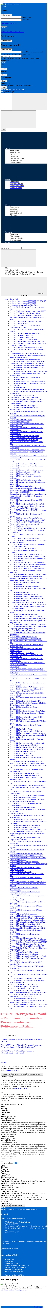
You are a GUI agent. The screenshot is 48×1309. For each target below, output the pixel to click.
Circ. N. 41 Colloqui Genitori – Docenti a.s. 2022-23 (28, 942)
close (3, 129)
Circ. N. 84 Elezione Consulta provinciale (24, 862)
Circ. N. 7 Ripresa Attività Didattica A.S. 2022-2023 (28, 1004)
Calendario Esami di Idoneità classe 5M (24, 397)
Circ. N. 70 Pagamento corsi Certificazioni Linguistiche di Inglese (25, 893)
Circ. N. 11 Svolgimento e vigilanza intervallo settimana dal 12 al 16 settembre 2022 (26, 995)
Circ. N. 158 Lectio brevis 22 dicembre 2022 (25, 701)
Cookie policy (10, 1259)
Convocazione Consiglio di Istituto (22, 653)
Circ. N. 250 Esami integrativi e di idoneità (25, 472)
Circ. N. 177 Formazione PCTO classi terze (25, 639)
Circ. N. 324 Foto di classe (19, 323)
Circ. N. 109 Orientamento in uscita (22, 807)
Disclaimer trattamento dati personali (14, 1290)
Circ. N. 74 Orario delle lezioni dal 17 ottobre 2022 (28, 882)
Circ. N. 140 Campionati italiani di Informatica (26, 747)
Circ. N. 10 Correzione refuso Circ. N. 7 (24, 998)
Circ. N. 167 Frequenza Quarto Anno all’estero (26, 669)
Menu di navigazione (32, 294)
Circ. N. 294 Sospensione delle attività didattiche (27, 389)
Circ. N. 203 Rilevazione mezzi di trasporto (25, 586)
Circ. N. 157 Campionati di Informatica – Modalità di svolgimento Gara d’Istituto (28, 704)
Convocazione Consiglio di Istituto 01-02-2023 (26, 602)
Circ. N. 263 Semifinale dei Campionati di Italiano (27, 450)
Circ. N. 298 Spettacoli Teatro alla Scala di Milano (27, 381)
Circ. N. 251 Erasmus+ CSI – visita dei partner (26, 470)
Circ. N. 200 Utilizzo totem (19, 592)
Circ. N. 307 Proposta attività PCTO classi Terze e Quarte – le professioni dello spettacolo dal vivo (27, 362)
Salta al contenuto (7, 2)
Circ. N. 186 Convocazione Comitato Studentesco (27, 625)
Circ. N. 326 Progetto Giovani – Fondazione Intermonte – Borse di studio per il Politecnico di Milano (27, 317)
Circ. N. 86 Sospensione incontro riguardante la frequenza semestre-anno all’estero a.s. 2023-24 (26, 855)
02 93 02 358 (13, 1224)
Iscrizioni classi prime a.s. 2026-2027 (23, 303)
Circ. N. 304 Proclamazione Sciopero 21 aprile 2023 (28, 371)
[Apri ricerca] (29, 101)
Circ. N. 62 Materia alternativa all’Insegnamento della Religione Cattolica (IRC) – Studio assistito (27, 917)
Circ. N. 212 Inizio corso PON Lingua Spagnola (27, 568)
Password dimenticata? (9, 24)
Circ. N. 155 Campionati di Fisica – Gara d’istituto (27, 711)
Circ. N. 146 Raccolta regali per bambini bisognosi (28, 733)
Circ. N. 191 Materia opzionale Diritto (23, 614)
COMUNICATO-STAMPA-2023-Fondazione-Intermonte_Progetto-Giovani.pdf (17, 1052)
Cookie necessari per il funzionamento (14, 1094)
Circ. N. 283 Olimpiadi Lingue (21, 420)
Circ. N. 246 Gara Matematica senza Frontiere (26, 480)
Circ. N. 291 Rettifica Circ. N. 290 (22, 395)
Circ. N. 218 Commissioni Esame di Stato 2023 (26, 554)
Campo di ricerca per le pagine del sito (14, 246)
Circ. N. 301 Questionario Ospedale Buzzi (25, 377)
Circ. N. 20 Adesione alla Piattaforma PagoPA (26, 978)
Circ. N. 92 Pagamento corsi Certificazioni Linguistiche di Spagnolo (25, 839)
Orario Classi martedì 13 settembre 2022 (24, 988)
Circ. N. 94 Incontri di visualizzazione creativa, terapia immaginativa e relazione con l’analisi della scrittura (27, 834)
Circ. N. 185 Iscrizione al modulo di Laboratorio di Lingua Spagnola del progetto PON (28, 628)
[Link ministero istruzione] (11, 4)
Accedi (4, 6)
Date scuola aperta (16, 813)
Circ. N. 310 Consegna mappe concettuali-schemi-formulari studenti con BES (27, 356)
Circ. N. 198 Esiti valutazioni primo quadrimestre (27, 596)
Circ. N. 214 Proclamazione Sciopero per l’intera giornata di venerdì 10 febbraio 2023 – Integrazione (28, 563)
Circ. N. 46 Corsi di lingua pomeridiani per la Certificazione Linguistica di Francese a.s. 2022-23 (28, 927)
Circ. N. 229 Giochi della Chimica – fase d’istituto (27, 528)
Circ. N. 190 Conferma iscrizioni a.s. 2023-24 (26, 616)
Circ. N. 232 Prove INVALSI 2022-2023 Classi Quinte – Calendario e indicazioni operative (27, 523)
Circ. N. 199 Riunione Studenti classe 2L (24, 594)
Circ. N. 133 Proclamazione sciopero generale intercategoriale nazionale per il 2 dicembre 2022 (27, 762)
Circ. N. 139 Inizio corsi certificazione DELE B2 (27, 749)
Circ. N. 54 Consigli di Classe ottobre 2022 (25, 924)
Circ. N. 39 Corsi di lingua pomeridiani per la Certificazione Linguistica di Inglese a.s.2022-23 (27, 945)
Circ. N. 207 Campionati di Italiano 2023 (24, 582)
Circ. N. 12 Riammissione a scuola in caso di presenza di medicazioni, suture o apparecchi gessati (28, 991)
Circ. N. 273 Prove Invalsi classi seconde (24, 436)
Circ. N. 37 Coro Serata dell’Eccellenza (24, 952)
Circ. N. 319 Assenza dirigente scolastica (24, 333)
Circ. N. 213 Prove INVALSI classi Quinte (25, 566)
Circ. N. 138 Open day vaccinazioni (22, 751)
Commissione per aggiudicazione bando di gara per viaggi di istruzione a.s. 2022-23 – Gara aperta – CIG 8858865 (28, 496)
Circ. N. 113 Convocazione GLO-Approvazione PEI (28, 795)
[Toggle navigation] (18, 119)
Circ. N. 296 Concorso (18, 387)
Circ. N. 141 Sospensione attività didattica (24, 745)
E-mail (24, 52)
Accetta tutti (35, 1074)
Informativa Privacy (12, 1263)
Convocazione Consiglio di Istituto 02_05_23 (26, 353)
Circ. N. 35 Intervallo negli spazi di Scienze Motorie (28, 956)
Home (7, 268)
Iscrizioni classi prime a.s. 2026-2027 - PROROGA (28, 301)
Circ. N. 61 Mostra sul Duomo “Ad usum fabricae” (28, 920)
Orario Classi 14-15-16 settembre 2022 (23, 984)
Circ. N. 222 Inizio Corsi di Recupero (23, 548)
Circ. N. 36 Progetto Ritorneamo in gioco (24, 954)
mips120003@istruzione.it (28, 1226)
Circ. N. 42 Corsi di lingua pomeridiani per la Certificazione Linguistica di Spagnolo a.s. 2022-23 (28, 939)
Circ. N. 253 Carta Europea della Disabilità (25, 464)
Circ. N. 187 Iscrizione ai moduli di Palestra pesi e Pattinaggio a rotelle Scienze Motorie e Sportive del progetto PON (28, 621)
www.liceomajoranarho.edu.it (11, 1105)
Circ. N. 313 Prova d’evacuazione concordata (26, 347)
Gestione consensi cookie (14, 1271)
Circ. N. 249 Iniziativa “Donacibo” (22, 474)
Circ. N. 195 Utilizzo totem (19, 600)
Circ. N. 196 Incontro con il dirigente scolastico (26, 598)
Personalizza (6, 1074)
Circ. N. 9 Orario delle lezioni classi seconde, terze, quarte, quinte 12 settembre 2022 (28, 1001)
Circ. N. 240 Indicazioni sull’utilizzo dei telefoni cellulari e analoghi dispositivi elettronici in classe (27, 505)
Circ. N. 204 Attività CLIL (19, 584)
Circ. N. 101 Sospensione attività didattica (24, 827)
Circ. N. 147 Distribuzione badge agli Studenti (26, 731)
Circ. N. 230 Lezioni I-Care (19, 526)
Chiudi (4, 69)
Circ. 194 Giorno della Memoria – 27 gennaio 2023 (28, 604)
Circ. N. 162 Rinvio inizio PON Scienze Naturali (27, 687)
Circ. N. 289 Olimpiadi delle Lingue (22, 406)
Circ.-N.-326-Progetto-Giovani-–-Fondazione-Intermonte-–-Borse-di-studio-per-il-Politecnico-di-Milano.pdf (22, 1046)
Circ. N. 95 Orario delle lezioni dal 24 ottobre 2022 (28, 829)
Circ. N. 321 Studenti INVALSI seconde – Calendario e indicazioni (25, 326)
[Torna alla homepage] (24, 90)
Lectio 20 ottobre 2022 (18, 860)
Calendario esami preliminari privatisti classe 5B (27, 400)
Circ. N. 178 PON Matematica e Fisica (23, 637)
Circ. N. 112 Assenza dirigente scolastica (24, 797)
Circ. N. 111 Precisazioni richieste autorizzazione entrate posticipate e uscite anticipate (27, 800)
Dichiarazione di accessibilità (15, 1267)
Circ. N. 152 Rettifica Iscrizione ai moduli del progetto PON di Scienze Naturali (26, 718)
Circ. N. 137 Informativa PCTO (21, 753)
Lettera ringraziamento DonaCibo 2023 (24, 305)
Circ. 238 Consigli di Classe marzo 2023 (24, 508)
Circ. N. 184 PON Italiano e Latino (22, 631)
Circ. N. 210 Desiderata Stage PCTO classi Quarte (28, 574)
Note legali (9, 1261)
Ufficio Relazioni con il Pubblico (17, 1265)
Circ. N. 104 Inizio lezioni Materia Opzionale (26, 819)
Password (25, 20)
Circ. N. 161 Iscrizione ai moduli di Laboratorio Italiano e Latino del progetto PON (26, 690)
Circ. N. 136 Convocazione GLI (21, 755)
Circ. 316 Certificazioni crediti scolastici (24, 339)
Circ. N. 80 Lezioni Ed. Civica (20, 872)
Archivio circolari (11, 270)
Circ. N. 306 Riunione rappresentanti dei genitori (27, 365)
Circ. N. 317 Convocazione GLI (21, 337)
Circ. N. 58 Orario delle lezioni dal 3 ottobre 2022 (27, 922)
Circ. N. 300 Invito (16, 379)
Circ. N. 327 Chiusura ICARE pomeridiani (25, 313)
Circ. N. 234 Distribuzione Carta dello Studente (26, 518)
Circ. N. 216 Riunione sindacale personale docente (28, 556)
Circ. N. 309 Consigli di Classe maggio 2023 (26, 359)
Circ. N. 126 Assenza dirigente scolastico (24, 775)
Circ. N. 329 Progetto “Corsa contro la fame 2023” (28, 311)
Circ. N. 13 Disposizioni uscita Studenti (24, 986)
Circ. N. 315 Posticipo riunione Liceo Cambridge (27, 341)
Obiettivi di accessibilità (13, 1269)
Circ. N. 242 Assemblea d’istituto (21, 486)
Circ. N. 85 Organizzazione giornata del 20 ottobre (28, 858)
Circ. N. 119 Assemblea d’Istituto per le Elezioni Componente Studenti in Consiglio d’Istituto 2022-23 (27, 787)
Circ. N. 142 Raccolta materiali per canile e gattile (27, 743)
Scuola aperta (14, 667)
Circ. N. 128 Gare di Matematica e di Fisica (25, 773)
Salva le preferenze (18, 1205)
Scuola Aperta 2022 (17, 900)
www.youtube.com (8, 1163)
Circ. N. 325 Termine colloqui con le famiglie (26, 321)
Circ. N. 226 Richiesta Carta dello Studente (25, 538)
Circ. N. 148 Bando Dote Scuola (21, 729)
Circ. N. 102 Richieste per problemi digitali (25, 825)
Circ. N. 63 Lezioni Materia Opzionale (23, 914)
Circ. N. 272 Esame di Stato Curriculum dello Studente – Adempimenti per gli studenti (26, 439)
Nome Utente (26, 17)
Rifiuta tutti (19, 1074)
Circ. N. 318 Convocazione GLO (21, 335)
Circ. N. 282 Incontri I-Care (19, 422)
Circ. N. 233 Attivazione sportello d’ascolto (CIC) (27, 520)
